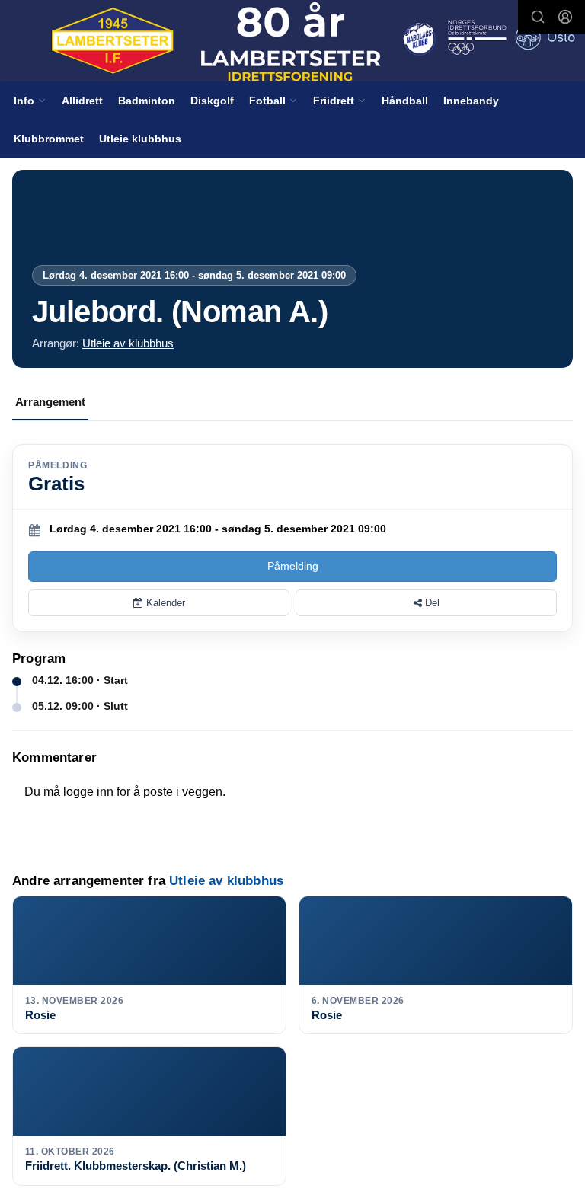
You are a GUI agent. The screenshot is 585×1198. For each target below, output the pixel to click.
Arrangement (50, 401)
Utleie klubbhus (140, 139)
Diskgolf (212, 100)
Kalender (164, 603)
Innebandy (471, 100)
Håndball (405, 100)
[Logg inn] (565, 16)
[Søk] (537, 16)
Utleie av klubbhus (128, 343)
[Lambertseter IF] (292, 42)
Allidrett (82, 100)
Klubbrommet (49, 139)
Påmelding (292, 566)
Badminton (146, 100)
